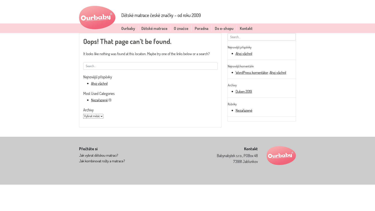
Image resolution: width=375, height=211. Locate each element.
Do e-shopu (224, 28)
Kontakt (246, 28)
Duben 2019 (244, 91)
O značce (181, 28)
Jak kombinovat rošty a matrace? (102, 160)
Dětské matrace (154, 28)
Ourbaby (128, 28)
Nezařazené (99, 99)
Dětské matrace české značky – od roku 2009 (161, 15)
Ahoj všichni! (99, 83)
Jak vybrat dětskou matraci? (98, 155)
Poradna (201, 28)
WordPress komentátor (252, 72)
